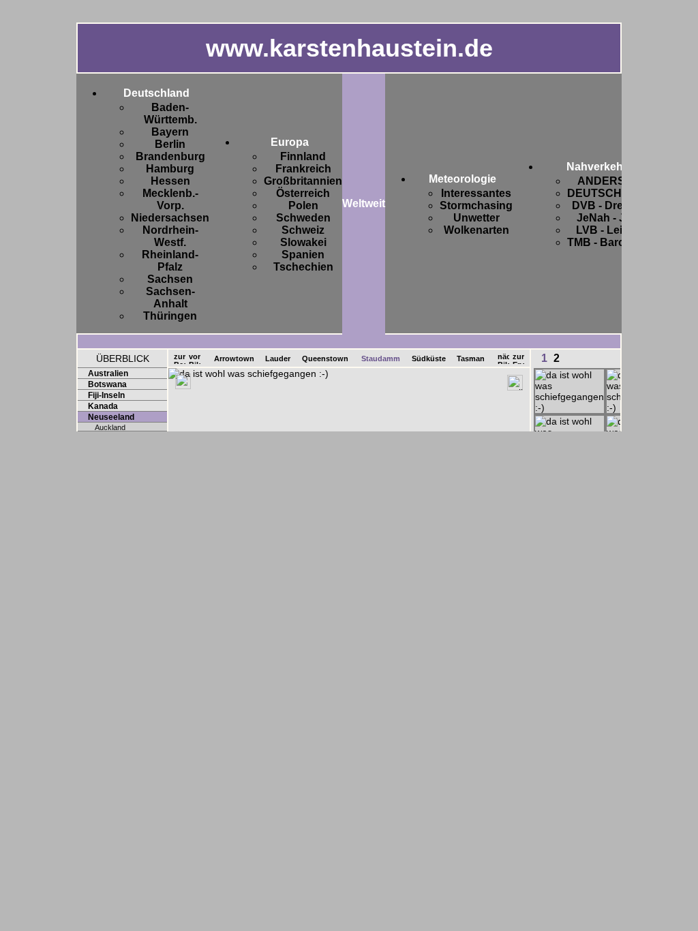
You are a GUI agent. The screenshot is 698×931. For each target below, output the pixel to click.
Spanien (303, 254)
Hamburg (170, 168)
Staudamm (380, 358)
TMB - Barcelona (610, 242)
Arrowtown (234, 358)
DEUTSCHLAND (610, 193)
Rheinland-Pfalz (170, 261)
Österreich (303, 193)
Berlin (170, 144)
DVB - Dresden (610, 205)
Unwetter (476, 218)
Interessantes (476, 193)
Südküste (429, 358)
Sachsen (170, 279)
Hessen (170, 181)
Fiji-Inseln (106, 395)
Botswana (107, 384)
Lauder (277, 358)
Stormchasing (476, 205)
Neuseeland (111, 417)
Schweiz (303, 230)
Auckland (110, 427)
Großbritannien (303, 181)
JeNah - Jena (610, 218)
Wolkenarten (476, 230)
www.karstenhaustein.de (349, 48)
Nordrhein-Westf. (170, 236)
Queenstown (325, 358)
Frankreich (303, 168)
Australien (108, 373)
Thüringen (170, 316)
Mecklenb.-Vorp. (170, 199)
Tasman (471, 358)
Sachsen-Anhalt (170, 297)
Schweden (303, 218)
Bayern (170, 132)
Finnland (303, 156)
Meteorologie (462, 179)
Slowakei (303, 242)
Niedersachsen (170, 218)
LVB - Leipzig (610, 230)
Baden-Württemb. (170, 113)
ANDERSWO (610, 181)
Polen (303, 205)
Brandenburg (170, 156)
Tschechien (303, 267)
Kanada (103, 406)
